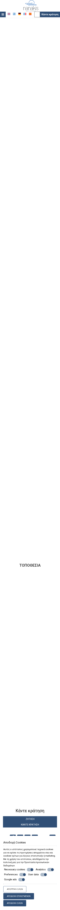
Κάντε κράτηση (50, 14)
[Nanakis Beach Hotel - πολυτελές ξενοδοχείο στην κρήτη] (30, 5)
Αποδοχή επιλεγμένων (18, 896)
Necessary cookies (14, 869)
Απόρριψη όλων (15, 889)
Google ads (10, 879)
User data (33, 874)
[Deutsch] (20, 14)
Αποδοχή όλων (15, 903)
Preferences (11, 874)
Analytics (41, 869)
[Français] (25, 14)
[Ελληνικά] (14, 14)
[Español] (30, 14)
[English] (9, 14)
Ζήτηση (30, 819)
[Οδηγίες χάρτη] (37, 14)
